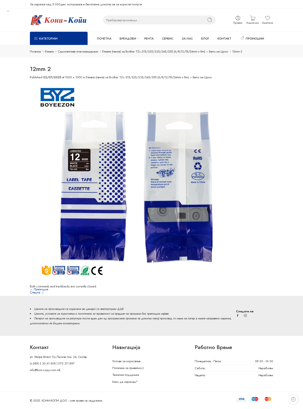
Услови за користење (126, 361)
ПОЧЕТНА (104, 38)
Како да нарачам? (124, 382)
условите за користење (60, 313)
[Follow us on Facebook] (237, 315)
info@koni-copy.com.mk (45, 370)
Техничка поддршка (125, 375)
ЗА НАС (187, 38)
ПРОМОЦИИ (255, 38)
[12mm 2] (133, 181)
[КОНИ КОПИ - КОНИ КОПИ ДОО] (58, 20)
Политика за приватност (128, 368)
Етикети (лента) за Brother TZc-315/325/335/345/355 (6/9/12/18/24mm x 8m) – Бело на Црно (165, 51)
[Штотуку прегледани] (293, 399)
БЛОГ (205, 38)
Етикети (49, 51)
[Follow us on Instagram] (245, 315)
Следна (37, 292)
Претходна (39, 289)
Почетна (35, 51)
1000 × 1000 (73, 77)
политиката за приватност (94, 313)
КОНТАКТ (224, 38)
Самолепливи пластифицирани (78, 51)
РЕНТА (149, 38)
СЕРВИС (167, 38)
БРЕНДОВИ (128, 38)
